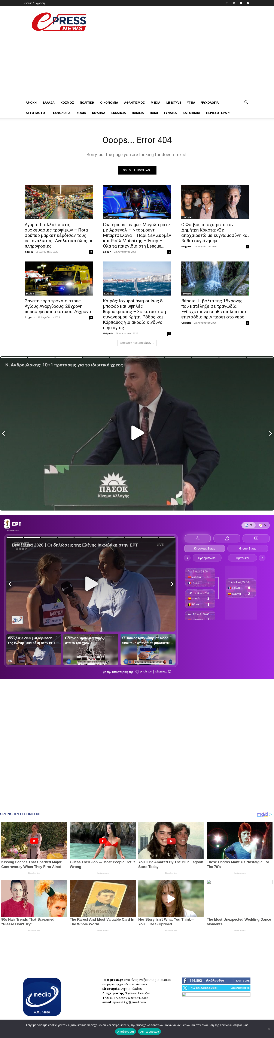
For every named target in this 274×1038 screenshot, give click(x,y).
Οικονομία (109, 102)
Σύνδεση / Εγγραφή (34, 2)
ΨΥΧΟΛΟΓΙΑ (210, 102)
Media (155, 102)
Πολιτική (87, 102)
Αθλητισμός (134, 102)
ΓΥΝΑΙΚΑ (170, 113)
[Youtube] (241, 3)
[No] (269, 1029)
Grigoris (186, 246)
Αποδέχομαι (125, 1031)
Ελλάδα (49, 102)
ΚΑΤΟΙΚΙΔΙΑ (191, 113)
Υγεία (191, 102)
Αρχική (31, 102)
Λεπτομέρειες (149, 1031)
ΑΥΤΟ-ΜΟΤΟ (35, 113)
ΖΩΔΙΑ (81, 113)
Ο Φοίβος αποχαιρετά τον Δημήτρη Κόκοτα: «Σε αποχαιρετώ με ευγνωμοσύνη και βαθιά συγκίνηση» (215, 232)
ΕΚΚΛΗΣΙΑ (118, 113)
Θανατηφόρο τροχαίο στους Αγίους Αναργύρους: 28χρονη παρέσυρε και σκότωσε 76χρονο (58, 306)
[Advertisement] (173, 21)
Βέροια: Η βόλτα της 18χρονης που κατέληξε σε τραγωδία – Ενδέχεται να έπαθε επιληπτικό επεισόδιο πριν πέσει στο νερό (213, 309)
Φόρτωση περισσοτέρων (135, 343)
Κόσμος (67, 102)
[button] (246, 103)
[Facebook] (227, 3)
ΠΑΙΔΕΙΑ (138, 113)
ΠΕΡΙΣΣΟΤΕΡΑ (216, 113)
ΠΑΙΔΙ (154, 113)
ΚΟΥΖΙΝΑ (98, 113)
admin (29, 251)
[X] (234, 3)
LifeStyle (173, 102)
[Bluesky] (248, 3)
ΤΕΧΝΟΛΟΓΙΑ (60, 113)
